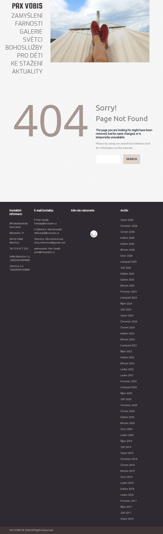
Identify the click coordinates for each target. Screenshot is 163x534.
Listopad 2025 (128, 261)
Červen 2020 (127, 411)
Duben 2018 (127, 489)
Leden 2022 (127, 369)
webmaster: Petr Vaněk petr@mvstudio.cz (47, 250)
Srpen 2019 (126, 453)
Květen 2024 (127, 333)
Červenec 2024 (128, 321)
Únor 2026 (126, 255)
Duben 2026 (127, 243)
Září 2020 (125, 399)
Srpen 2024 (126, 315)
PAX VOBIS (27, 5)
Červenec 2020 (128, 405)
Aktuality (27, 72)
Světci (33, 40)
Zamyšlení (27, 16)
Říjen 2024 (126, 303)
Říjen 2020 (126, 393)
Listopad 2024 (128, 297)
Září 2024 (125, 309)
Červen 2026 (127, 232)
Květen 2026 (127, 238)
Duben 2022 (127, 357)
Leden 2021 (127, 375)
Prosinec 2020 (128, 381)
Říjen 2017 (126, 506)
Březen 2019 (127, 471)
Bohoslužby (24, 48)
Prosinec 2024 (128, 291)
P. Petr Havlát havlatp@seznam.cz (45, 221)
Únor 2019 (126, 477)
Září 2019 (125, 447)
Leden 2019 (127, 483)
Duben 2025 (127, 279)
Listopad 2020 (128, 387)
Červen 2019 (127, 465)
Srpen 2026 (126, 220)
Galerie (31, 32)
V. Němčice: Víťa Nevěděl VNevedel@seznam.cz (48, 231)
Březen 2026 (127, 249)
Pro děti (30, 56)
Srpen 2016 (126, 518)
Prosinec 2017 (128, 501)
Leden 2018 (127, 495)
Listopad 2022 (128, 345)
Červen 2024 (127, 327)
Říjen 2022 (126, 351)
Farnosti (29, 24)
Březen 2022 (127, 363)
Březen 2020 (127, 423)
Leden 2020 (127, 435)
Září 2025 (125, 267)
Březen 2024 (127, 339)
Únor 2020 (126, 429)
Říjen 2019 (126, 441)
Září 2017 (125, 512)
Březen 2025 (127, 285)
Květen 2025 (127, 273)
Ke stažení (27, 64)
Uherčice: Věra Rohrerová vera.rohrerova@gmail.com (49, 240)
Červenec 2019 (128, 459)
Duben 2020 (127, 417)
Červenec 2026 (128, 226)
